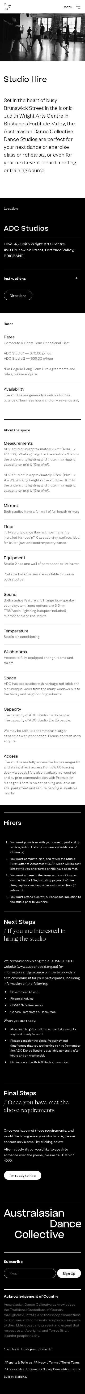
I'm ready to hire (23, 1175)
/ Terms (52, 1362)
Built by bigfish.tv (15, 1376)
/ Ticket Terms (70, 1362)
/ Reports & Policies (18, 1362)
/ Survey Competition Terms (60, 1368)
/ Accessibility (14, 1368)
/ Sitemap (32, 1368)
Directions (18, 295)
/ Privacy (40, 1362)
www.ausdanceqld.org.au (37, 966)
